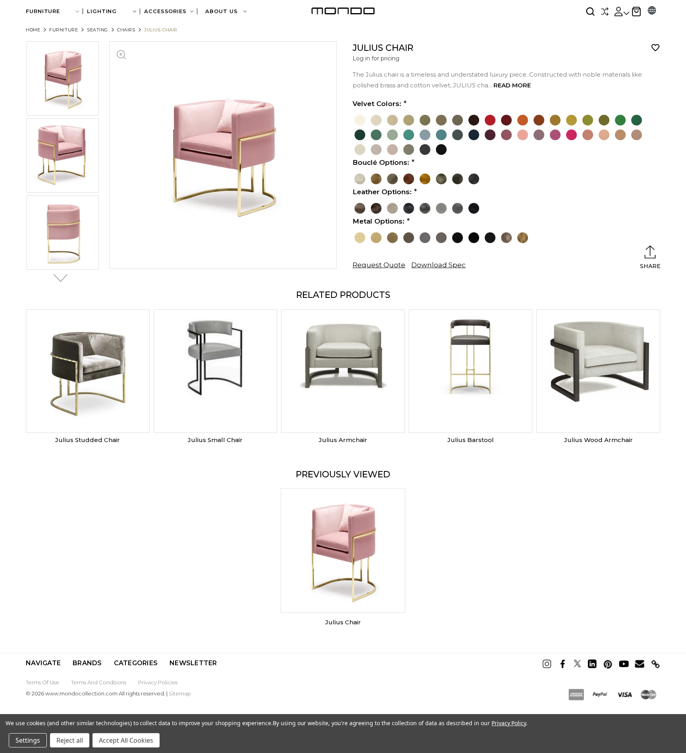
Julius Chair (343, 622)
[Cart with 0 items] (636, 11)
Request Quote (379, 265)
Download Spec (438, 265)
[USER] (621, 11)
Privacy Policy (508, 723)
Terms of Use (42, 682)
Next (58, 278)
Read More (512, 85)
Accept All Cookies (126, 740)
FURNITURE (43, 11)
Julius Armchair (343, 440)
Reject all (69, 740)
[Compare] (604, 11)
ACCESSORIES (165, 11)
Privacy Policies (157, 682)
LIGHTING (102, 11)
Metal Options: (379, 221)
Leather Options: (382, 192)
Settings (27, 740)
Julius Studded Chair (87, 440)
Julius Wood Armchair (598, 440)
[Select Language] (652, 11)
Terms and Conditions (98, 682)
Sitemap (180, 693)
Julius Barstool (470, 440)
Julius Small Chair (215, 440)
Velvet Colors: (377, 104)
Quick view (87, 371)
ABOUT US (222, 11)
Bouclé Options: (381, 162)
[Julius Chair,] (343, 550)
